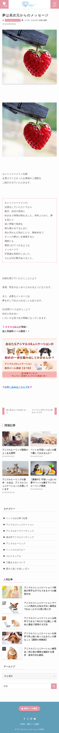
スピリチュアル (13, 556)
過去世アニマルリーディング (20, 537)
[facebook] (24, 719)
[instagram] (31, 719)
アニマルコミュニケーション (20, 524)
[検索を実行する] (54, 686)
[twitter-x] (27, 719)
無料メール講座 (33, 724)
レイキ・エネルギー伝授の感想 (36, 20)
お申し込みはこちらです (17, 387)
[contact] (34, 719)
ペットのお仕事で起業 (16, 518)
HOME (22, 724)
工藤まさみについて (15, 562)
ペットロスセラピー (15, 550)
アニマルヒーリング (13, 20)
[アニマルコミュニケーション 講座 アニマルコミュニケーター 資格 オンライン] (29, 4)
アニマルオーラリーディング (20, 531)
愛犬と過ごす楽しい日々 (18, 569)
